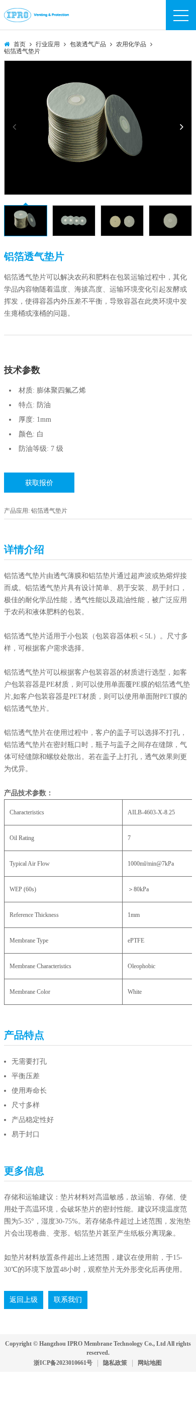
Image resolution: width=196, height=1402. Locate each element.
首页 (20, 44)
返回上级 (24, 1299)
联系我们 (68, 1299)
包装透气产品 (88, 44)
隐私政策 (115, 1363)
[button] (181, 127)
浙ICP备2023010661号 (63, 1363)
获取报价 (39, 483)
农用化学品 (131, 44)
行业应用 (48, 44)
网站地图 (150, 1363)
